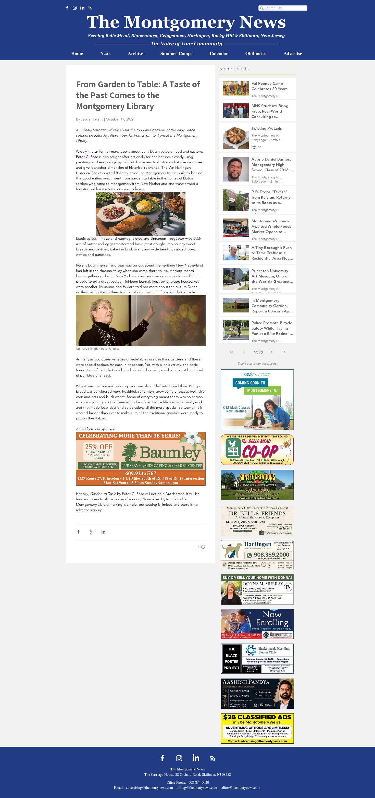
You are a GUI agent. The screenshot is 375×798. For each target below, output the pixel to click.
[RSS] (90, 7)
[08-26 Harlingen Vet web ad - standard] (257, 555)
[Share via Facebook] (78, 531)
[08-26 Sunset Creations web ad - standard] (257, 484)
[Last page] (283, 352)
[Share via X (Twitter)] (91, 531)
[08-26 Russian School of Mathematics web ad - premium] (257, 399)
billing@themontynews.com (197, 787)
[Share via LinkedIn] (103, 531)
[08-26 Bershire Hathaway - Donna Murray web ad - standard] (257, 589)
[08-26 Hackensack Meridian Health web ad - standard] (257, 658)
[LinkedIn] (82, 7)
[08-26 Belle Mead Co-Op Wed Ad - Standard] (257, 449)
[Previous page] (243, 352)
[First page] (231, 352)
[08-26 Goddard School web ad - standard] (257, 624)
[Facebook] (67, 7)
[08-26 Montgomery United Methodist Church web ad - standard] (257, 520)
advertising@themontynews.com (149, 787)
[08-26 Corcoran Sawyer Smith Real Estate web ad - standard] (257, 693)
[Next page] (271, 352)
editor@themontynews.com (240, 787)
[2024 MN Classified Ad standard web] (257, 728)
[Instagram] (74, 7)
